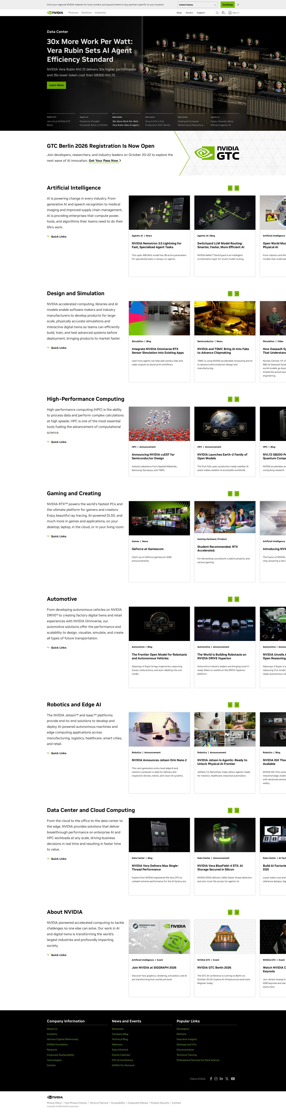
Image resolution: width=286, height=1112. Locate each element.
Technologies (54, 1060)
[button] (223, 13)
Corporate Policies (138, 1102)
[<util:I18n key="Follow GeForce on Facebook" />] (211, 1078)
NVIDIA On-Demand (123, 1065)
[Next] (237, 188)
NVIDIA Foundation (57, 1044)
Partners (181, 1033)
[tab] (61, 120)
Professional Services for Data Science (198, 1060)
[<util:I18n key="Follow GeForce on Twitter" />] (227, 1078)
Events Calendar (121, 1054)
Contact (176, 1102)
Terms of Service (99, 1102)
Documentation (185, 1049)
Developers (183, 1028)
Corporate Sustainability (60, 1054)
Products (73, 12)
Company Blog (120, 1033)
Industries (100, 12)
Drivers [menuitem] (189, 12)
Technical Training (187, 1054)
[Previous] (230, 188)
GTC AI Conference (122, 1060)
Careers (51, 1065)
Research (52, 1049)
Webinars (117, 1044)
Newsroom (118, 1028)
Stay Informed (120, 1049)
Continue (228, 4)
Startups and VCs (186, 1044)
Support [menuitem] (201, 12)
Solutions (86, 12)
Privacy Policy (54, 1102)
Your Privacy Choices (75, 1102)
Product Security (160, 1102)
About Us (52, 1028)
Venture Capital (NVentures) (62, 1039)
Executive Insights (187, 1039)
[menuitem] (73, 12)
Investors (52, 1033)
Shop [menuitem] (179, 12)
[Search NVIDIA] (217, 12)
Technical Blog (120, 1039)
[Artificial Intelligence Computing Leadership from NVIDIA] (55, 12)
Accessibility (118, 1102)
